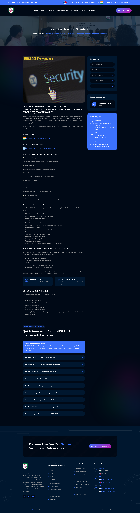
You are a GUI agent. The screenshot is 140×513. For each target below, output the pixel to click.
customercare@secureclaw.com (89, 2)
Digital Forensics (54, 493)
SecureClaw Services (80, 471)
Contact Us (91, 10)
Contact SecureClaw (80, 494)
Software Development (56, 496)
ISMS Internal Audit (55, 483)
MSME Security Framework (98, 80)
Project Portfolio (62, 10)
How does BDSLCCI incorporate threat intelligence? (41, 407)
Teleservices (53, 499)
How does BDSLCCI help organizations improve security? (43, 386)
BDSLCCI (52, 480)
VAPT (51, 470)
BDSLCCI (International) (82, 484)
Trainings (74, 10)
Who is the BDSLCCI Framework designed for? (40, 357)
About (43, 10)
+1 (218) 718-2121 (100, 135)
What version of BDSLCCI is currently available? (40, 371)
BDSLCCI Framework (97, 69)
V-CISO (52, 476)
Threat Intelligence (54, 486)
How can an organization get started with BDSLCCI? (41, 414)
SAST (51, 473)
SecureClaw (20, 2)
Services (50, 10)
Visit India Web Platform (38, 138)
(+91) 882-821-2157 (111, 2)
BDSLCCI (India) (80, 487)
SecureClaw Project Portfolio (82, 478)
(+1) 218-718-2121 (74, 2)
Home (36, 10)
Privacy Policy (113, 509)
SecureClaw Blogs (80, 474)
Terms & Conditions (103, 509)
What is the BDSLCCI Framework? (36, 343)
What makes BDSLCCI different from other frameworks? (43, 364)
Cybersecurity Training (55, 489)
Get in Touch (33, 2)
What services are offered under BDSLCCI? (38, 378)
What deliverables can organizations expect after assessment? (44, 400)
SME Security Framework (98, 75)
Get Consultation (123, 10)
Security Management (97, 64)
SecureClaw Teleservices (81, 481)
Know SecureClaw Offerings (99, 446)
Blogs (83, 10)
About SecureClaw (80, 468)
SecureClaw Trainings (81, 491)
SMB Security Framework (98, 86)
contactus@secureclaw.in (125, 2)
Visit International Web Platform (40, 148)
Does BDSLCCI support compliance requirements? (41, 393)
